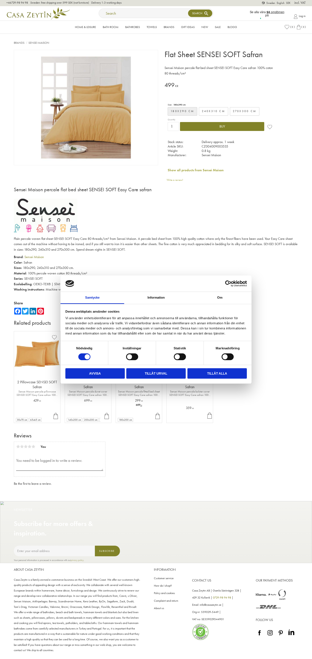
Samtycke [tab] (92, 297)
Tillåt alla (217, 373)
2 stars (22, 446)
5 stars (33, 446)
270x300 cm (245, 111)
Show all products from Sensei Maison (196, 170)
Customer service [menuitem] (164, 578)
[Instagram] (270, 635)
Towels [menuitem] (152, 27)
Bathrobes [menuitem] (132, 27)
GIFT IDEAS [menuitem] (188, 27)
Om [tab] (219, 297)
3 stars (26, 446)
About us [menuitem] (159, 608)
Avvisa (95, 373)
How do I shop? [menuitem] (163, 585)
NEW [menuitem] (204, 27)
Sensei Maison (34, 257)
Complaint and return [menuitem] (166, 601)
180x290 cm (182, 111)
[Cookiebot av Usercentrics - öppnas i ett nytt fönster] (228, 283)
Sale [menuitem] (218, 27)
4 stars (29, 446)
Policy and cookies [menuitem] (164, 593)
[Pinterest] (280, 635)
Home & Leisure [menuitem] (85, 27)
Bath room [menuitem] (110, 27)
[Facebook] (259, 635)
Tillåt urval (156, 373)
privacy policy (77, 560)
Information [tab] (156, 297)
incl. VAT (300, 2)
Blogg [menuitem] (232, 27)
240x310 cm (213, 111)
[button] (289, 27)
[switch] (132, 356)
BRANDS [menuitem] (169, 27)
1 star (18, 446)
